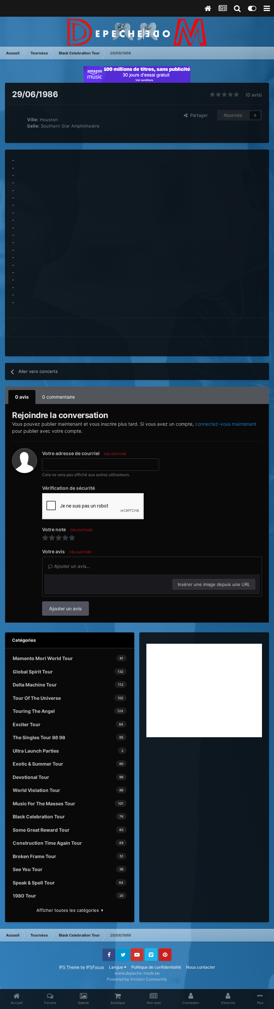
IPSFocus (95, 967)
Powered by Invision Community (137, 979)
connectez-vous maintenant (225, 424)
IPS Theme (69, 967)
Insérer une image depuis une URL (214, 584)
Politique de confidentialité (156, 967)
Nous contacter (200, 967)
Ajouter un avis (65, 608)
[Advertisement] (204, 690)
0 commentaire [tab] (58, 397)
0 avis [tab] (22, 397)
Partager (197, 115)
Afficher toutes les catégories (69, 910)
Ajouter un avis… (71, 566)
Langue (116, 967)
